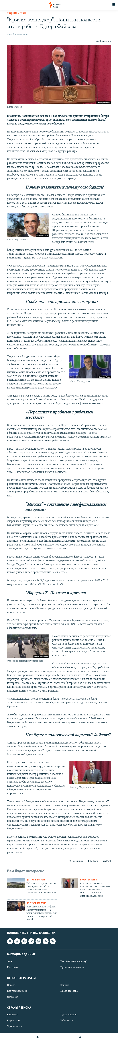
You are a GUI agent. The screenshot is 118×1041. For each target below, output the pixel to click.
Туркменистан (68, 1015)
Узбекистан (66, 1020)
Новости (11, 985)
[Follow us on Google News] (45, 941)
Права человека (88, 880)
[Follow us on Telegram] (31, 941)
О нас (10, 961)
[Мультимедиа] (37, 1037)
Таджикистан (16, 13)
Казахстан (12, 1015)
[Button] (103, 41)
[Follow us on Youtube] (10, 941)
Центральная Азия (36, 880)
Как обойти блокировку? (73, 961)
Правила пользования (72, 967)
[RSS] (53, 941)
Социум (64, 985)
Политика (12, 997)
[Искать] (80, 1037)
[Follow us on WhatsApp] (38, 941)
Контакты (12, 967)
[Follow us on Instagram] (17, 941)
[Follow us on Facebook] (24, 941)
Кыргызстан (13, 1020)
